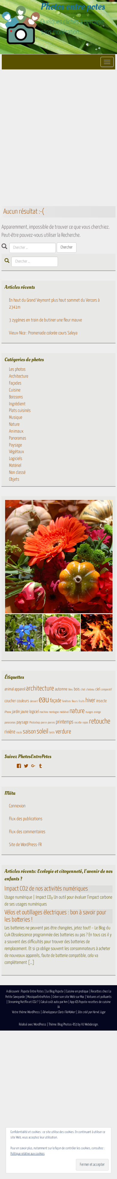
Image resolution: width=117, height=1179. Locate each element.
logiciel (34, 712)
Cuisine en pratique (77, 991)
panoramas (10, 722)
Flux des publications (25, 819)
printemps (65, 722)
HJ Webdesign (89, 1024)
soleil (42, 731)
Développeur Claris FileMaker (58, 1012)
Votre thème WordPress (26, 1012)
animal (9, 689)
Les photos (17, 369)
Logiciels (15, 458)
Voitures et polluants (99, 996)
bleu (70, 689)
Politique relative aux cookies (27, 1153)
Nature (14, 424)
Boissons (16, 397)
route (19, 732)
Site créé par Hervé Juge (91, 1012)
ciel (97, 689)
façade (55, 700)
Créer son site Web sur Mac (68, 996)
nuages (89, 712)
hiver (90, 700)
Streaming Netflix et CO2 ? (23, 1002)
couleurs (23, 701)
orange (97, 712)
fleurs (75, 701)
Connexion (17, 806)
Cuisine (14, 390)
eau (44, 700)
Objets (14, 479)
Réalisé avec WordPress (32, 1024)
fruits (82, 701)
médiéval (64, 712)
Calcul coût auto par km (54, 1002)
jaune (24, 712)
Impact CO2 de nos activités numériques (46, 889)
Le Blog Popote (55, 991)
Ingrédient (17, 404)
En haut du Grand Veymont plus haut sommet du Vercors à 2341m (54, 303)
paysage (22, 722)
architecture (40, 688)
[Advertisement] (58, 137)
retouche (99, 721)
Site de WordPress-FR (25, 844)
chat (83, 689)
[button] (23, 633)
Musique (15, 417)
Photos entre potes (72, 6)
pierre (44, 722)
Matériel (15, 465)
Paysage (15, 445)
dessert (34, 701)
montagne (54, 712)
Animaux (16, 431)
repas (85, 722)
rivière (9, 732)
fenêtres (66, 701)
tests (52, 732)
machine (44, 712)
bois (77, 689)
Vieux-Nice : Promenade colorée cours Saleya (43, 333)
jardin (16, 712)
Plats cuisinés (20, 410)
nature (77, 711)
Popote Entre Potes (32, 991)
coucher (10, 701)
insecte (101, 701)
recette (78, 722)
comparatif (106, 689)
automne (61, 689)
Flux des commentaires (27, 832)
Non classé (17, 472)
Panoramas (17, 438)
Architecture (18, 376)
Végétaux (16, 451)
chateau (90, 689)
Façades (15, 383)
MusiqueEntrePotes (38, 996)
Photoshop (34, 722)
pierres (51, 722)
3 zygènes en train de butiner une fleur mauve (45, 320)
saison (29, 732)
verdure (63, 732)
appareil (19, 689)
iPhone (7, 712)
